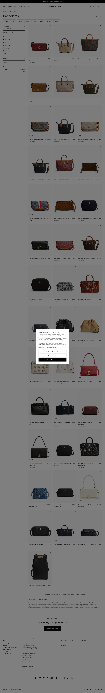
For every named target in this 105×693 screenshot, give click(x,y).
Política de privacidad (52, 347)
